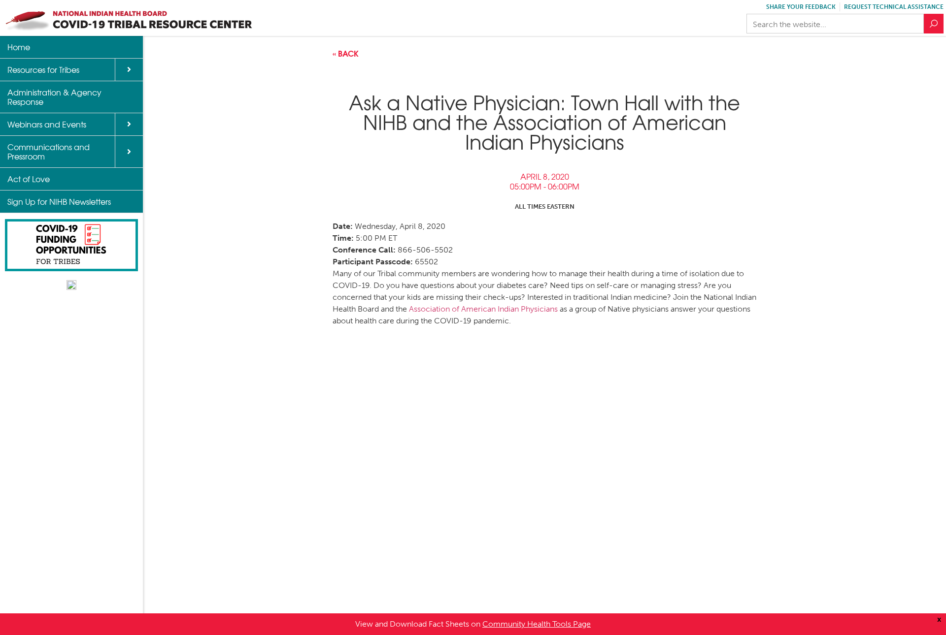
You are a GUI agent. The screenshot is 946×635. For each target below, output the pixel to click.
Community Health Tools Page (536, 624)
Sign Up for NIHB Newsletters (59, 201)
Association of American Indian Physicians (482, 309)
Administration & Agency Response (54, 96)
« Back (346, 53)
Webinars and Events (46, 124)
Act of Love (28, 179)
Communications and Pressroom (48, 151)
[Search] (934, 23)
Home (18, 47)
